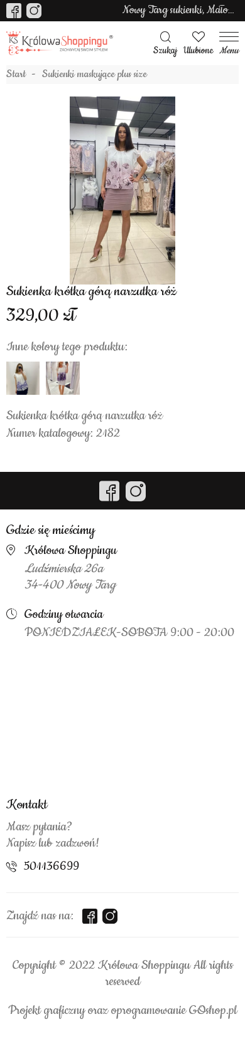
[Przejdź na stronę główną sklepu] (59, 43)
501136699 (51, 866)
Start (16, 74)
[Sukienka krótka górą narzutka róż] (122, 191)
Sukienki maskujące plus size (94, 74)
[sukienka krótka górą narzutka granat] (23, 378)
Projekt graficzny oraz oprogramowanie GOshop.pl (122, 1011)
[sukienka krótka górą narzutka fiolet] (62, 378)
